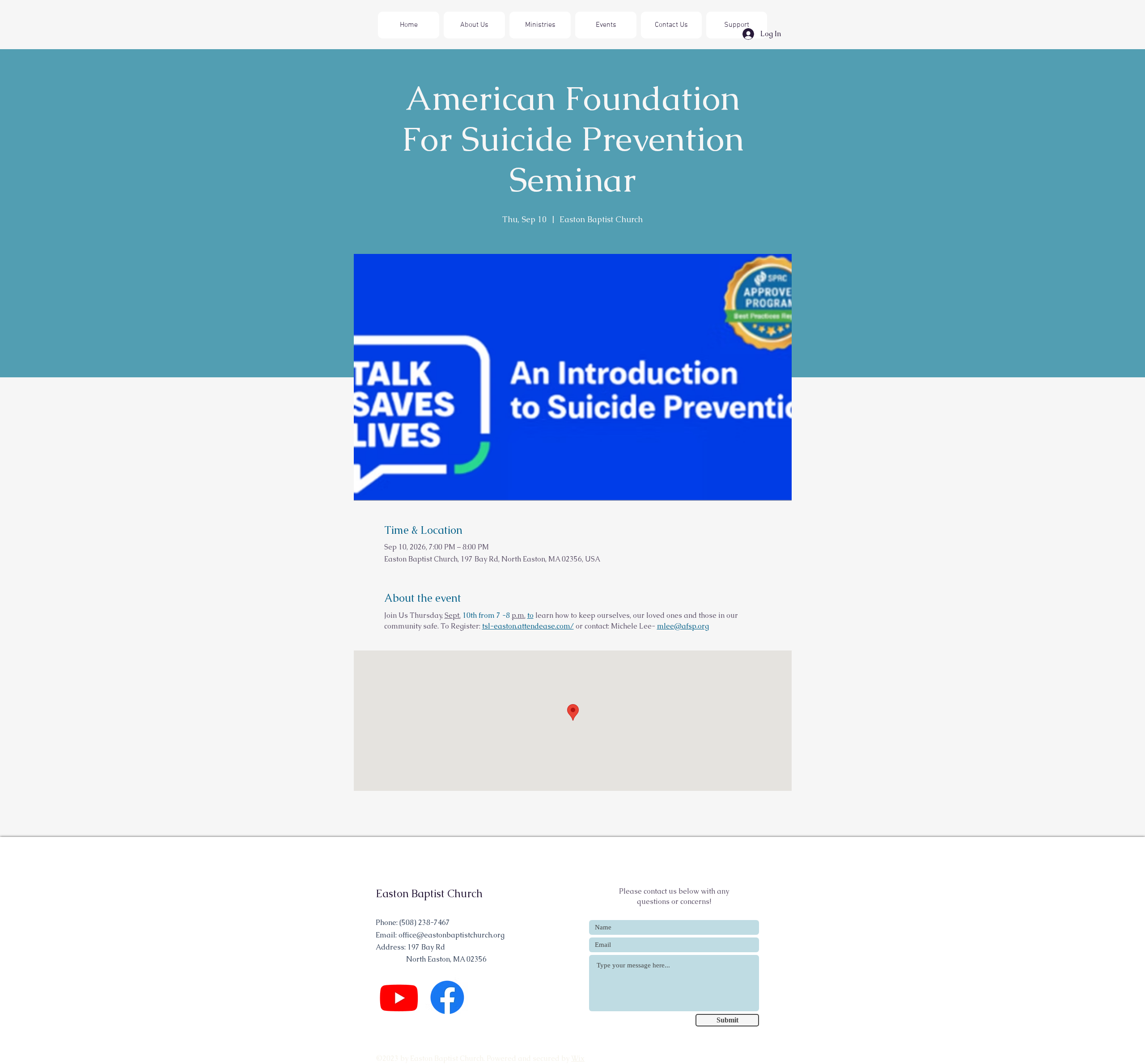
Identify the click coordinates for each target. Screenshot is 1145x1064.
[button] (540, 25)
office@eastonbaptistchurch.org (452, 935)
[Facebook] (447, 997)
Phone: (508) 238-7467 (413, 922)
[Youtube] (399, 997)
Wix (578, 1058)
